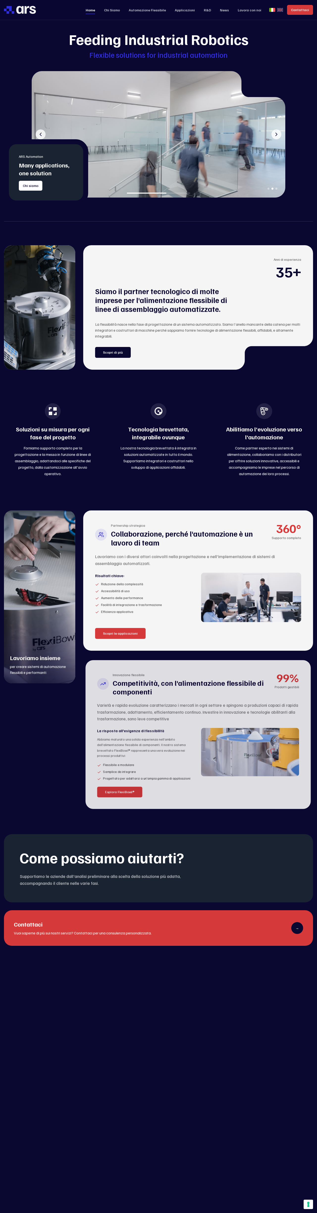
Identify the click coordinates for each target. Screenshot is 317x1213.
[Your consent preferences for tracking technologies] (308, 1204)
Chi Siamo (112, 10)
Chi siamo (30, 185)
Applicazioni (185, 10)
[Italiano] (272, 10)
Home (90, 10)
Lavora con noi (249, 10)
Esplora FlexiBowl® (120, 792)
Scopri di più (113, 352)
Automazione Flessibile (147, 10)
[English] (280, 10)
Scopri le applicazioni (120, 633)
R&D (207, 10)
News (224, 10)
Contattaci (300, 10)
